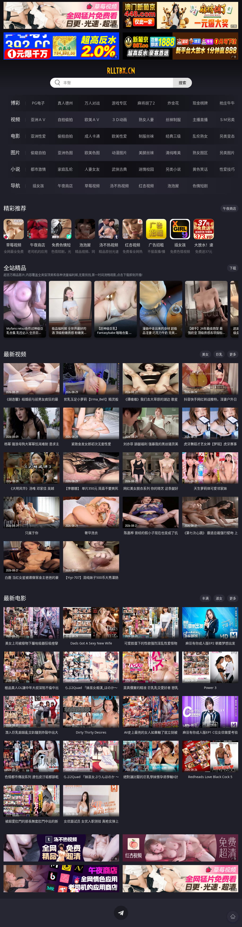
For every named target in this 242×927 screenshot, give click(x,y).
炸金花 (173, 103)
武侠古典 (119, 169)
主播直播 (200, 119)
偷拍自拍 (65, 136)
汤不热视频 (119, 185)
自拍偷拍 (65, 119)
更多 (232, 354)
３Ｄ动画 (119, 119)
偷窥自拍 (38, 152)
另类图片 (227, 152)
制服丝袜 (146, 136)
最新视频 (15, 354)
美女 (205, 354)
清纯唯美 (173, 152)
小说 (15, 169)
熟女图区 (200, 152)
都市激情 (38, 169)
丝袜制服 (173, 119)
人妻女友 (92, 169)
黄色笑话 (200, 169)
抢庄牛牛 (227, 103)
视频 (15, 119)
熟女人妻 (146, 119)
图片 (15, 152)
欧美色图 (92, 152)
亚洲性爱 (38, 136)
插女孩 (38, 185)
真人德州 (65, 103)
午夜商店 (65, 185)
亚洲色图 (65, 152)
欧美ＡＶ (92, 119)
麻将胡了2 (146, 103)
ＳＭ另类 (227, 119)
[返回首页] (232, 916)
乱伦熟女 (200, 136)
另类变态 (227, 136)
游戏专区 (119, 103)
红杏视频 (146, 185)
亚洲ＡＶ (38, 119)
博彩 (15, 103)
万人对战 (92, 103)
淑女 (219, 598)
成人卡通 (92, 136)
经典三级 (173, 136)
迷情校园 (146, 169)
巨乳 (219, 354)
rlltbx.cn (121, 70)
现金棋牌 (200, 103)
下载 (232, 268)
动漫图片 (119, 152)
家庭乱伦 (65, 169)
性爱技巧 (227, 169)
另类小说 (173, 169)
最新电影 (15, 598)
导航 (15, 186)
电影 (15, 136)
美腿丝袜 (146, 152)
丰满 (205, 598)
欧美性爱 (119, 136)
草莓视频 (92, 185)
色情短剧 (200, 185)
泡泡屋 (173, 185)
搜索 (182, 82)
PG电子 (38, 103)
